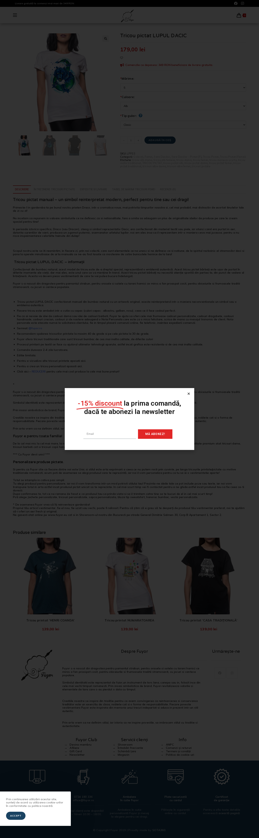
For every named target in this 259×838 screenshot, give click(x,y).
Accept (15, 815)
